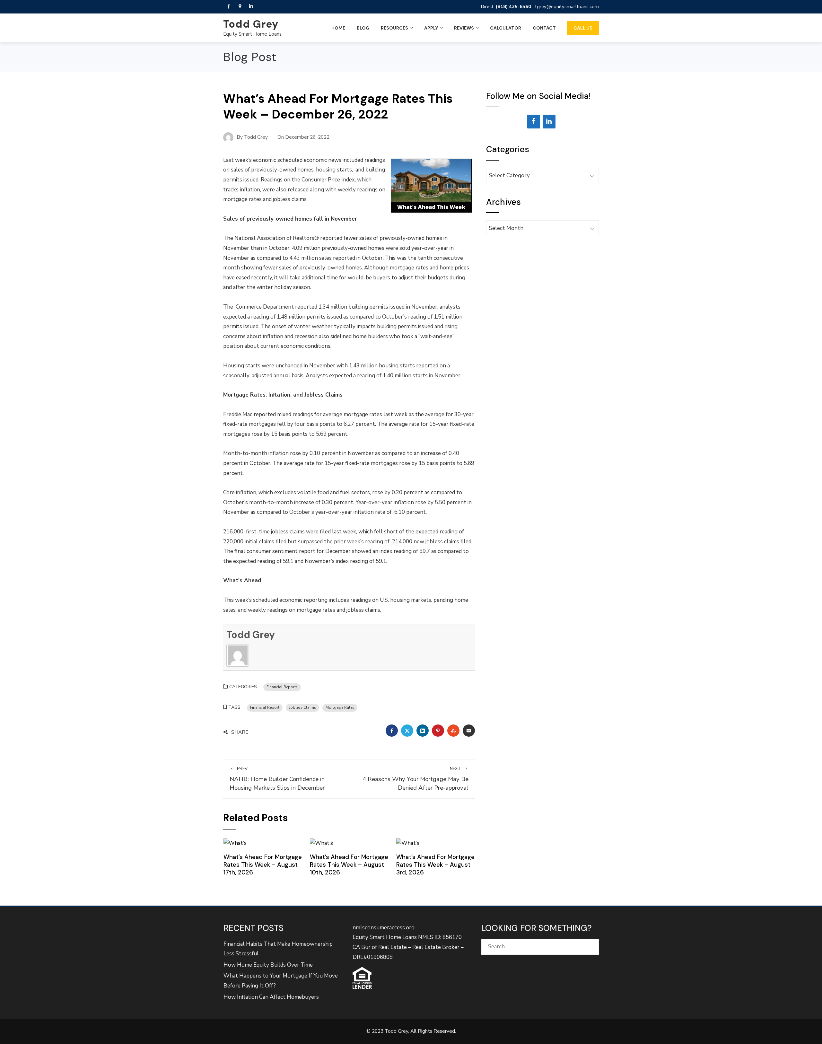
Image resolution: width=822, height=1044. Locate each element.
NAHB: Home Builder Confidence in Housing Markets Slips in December (277, 779)
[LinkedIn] (549, 121)
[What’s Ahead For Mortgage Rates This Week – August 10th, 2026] (321, 843)
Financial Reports (282, 686)
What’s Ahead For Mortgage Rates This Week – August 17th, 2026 (262, 865)
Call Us (582, 28)
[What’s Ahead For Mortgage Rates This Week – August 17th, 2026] (235, 843)
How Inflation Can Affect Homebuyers (271, 997)
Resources (394, 28)
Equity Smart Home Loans (252, 34)
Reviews (464, 28)
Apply (431, 28)
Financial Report (264, 707)
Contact (544, 28)
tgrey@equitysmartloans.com (567, 6)
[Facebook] (533, 121)
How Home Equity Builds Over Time (268, 965)
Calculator (505, 28)
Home (338, 28)
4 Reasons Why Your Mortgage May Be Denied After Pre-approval (415, 779)
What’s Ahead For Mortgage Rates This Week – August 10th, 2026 (349, 865)
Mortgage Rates (340, 707)
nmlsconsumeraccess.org (384, 927)
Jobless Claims (302, 707)
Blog (363, 28)
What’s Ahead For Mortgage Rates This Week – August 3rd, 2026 (435, 865)
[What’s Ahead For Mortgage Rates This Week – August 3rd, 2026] (407, 843)
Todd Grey (250, 24)
